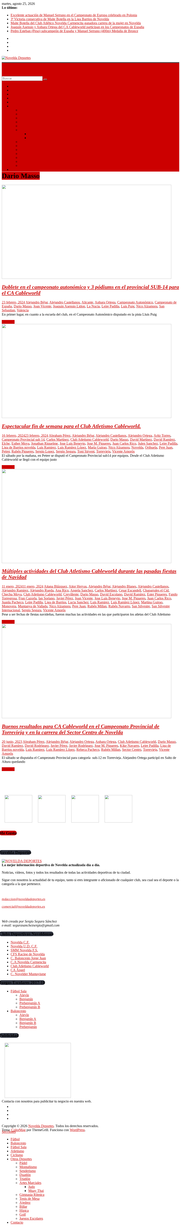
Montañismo (28, 114)
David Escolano (111, 594)
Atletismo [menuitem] (17, 1151)
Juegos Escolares (31, 165)
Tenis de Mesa (29, 146)
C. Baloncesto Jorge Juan (28, 958)
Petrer (6, 451)
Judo (31, 134)
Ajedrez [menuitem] (24, 1202)
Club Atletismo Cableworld (89, 439)
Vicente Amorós (123, 451)
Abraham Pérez (59, 435)
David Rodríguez (37, 745)
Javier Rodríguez (81, 745)
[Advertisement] (35, 789)
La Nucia (93, 306)
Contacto (17, 169)
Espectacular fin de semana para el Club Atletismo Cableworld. (71, 426)
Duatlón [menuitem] (25, 1175)
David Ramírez (164, 439)
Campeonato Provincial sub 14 (23, 439)
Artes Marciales (30, 130)
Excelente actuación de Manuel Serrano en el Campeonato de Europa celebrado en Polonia (74, 15)
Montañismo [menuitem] (28, 1167)
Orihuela (151, 447)
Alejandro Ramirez (15, 590)
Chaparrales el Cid (156, 590)
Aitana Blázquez (55, 586)
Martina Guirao (151, 602)
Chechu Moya (12, 594)
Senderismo (27, 118)
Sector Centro (131, 749)
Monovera (9, 606)
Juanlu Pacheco (12, 602)
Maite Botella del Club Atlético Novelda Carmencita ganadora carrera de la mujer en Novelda (76, 23)
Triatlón (24, 126)
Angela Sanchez (81, 590)
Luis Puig (127, 306)
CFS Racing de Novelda (28, 954)
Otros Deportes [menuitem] (21, 1159)
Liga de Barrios (55, 602)
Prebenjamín (28, 1027)
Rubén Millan (97, 606)
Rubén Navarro (119, 606)
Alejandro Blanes (124, 586)
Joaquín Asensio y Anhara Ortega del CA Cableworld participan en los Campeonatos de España (77, 27)
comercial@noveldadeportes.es (23, 906)
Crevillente (71, 594)
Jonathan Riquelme (44, 443)
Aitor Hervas (78, 586)
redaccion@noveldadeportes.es (23, 899)
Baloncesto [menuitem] (18, 1143)
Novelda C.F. (20, 942)
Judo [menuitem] (31, 1187)
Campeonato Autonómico (135, 302)
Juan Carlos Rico (124, 443)
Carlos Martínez (57, 439)
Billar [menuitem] (23, 1206)
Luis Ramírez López (72, 447)
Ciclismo (17, 102)
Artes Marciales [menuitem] (30, 1183)
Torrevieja (103, 451)
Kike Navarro (129, 745)
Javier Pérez (64, 598)
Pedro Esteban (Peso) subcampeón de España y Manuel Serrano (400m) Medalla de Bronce (74, 31)
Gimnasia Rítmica (31, 142)
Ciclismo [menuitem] (17, 1155)
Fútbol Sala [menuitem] (18, 1147)
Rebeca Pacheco (87, 749)
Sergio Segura (65, 451)
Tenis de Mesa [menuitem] (29, 1198)
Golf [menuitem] (22, 1214)
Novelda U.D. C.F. (24, 946)
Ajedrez (24, 150)
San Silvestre (141, 606)
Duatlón (25, 122)
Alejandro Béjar (37, 302)
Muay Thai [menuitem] (36, 1191)
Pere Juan (165, 447)
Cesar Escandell (130, 590)
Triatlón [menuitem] (24, 1179)
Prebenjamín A (29, 1003)
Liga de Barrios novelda (18, 447)
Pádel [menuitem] (23, 1163)
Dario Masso (23, 306)
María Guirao (97, 447)
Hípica (24, 157)
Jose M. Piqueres (99, 443)
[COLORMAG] (22, 861)
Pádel (23, 110)
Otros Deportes (21, 106)
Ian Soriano (46, 598)
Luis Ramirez (46, 447)
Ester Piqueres (157, 594)
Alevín (24, 995)
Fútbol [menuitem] (15, 1139)
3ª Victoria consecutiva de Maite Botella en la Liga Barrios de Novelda (60, 19)
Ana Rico (62, 590)
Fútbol (15, 86)
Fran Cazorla (28, 598)
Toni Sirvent (85, 451)
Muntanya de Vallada (32, 606)
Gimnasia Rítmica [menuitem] (31, 1195)
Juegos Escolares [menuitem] (31, 1218)
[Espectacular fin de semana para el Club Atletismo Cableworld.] (86, 417)
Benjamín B (27, 1023)
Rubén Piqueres (22, 451)
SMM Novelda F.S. (24, 950)
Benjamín (26, 999)
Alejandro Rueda (42, 590)
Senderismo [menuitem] (27, 1171)
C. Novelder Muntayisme (28, 974)
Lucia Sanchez (78, 602)
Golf (22, 161)
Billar (23, 153)
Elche (6, 443)
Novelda (137, 447)
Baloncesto (18, 90)
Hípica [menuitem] (24, 1210)
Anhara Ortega (105, 302)
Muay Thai (36, 138)
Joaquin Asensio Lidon (69, 306)
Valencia (23, 310)
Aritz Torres (162, 435)
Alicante (87, 302)
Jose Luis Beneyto (72, 443)
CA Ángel (18, 970)
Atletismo (17, 98)
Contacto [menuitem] (17, 1222)
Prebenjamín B (29, 1007)
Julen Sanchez (148, 443)
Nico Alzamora (146, 306)
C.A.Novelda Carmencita (28, 962)
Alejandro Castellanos (64, 302)
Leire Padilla (110, 306)
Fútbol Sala (18, 94)
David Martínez (141, 439)
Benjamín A (27, 1019)
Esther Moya (20, 443)
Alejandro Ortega (140, 435)
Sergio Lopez (44, 451)
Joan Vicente (42, 306)
